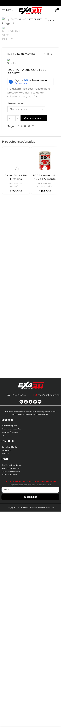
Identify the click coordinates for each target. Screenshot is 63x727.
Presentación (15, 304)
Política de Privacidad (11, 683)
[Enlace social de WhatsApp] (33, 328)
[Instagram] (26, 617)
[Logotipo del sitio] (30, 9)
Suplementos (26, 255)
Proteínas (16, 582)
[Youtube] (39, 617)
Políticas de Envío (9, 690)
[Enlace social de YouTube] (25, 328)
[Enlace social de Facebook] (18, 328)
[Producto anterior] (44, 255)
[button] (15, 564)
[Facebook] (21, 617)
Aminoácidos (45, 387)
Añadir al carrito (33, 319)
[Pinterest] (35, 617)
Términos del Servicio (11, 687)
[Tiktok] (30, 617)
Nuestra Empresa (9, 641)
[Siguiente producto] (51, 255)
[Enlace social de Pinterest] (29, 328)
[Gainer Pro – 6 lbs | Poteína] (16, 459)
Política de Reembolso (11, 680)
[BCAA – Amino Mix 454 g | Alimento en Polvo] (45, 362)
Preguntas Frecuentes (11, 644)
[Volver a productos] (48, 255)
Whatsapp (6, 665)
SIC (3, 650)
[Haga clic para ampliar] (7, 20)
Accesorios (15, 579)
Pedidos (5, 668)
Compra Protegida (10, 647)
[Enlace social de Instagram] (21, 328)
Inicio (10, 255)
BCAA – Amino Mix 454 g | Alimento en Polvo (45, 380)
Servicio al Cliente (9, 662)
